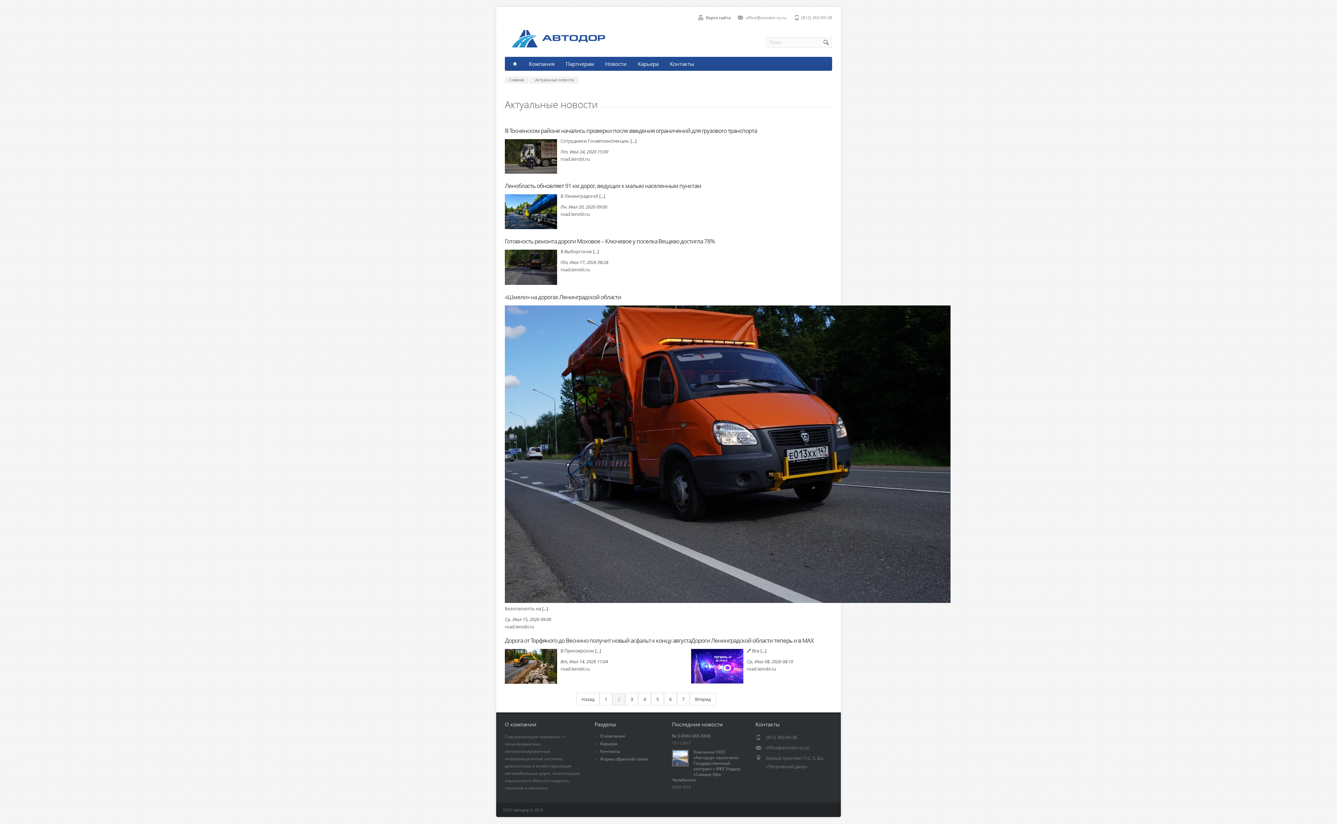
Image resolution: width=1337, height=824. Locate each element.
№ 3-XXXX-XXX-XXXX (691, 736)
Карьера (648, 63)
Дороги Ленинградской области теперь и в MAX (752, 640)
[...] (633, 141)
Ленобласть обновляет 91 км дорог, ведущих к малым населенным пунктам (603, 186)
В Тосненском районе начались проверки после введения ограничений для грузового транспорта (631, 131)
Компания (542, 63)
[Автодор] (555, 46)
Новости (616, 63)
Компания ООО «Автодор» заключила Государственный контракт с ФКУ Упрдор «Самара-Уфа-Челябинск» (706, 766)
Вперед (703, 699)
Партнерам (580, 63)
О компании (612, 736)
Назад (587, 699)
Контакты (682, 63)
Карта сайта (718, 18)
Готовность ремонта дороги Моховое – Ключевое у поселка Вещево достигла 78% (610, 241)
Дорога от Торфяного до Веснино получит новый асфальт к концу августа (598, 640)
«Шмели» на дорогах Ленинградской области (563, 297)
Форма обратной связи (624, 759)
